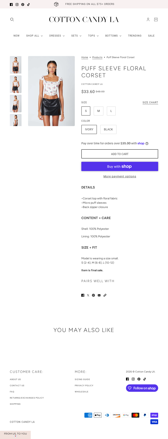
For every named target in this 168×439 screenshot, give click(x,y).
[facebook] (11, 4)
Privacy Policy (84, 385)
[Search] (12, 19)
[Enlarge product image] (51, 91)
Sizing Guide (82, 379)
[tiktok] (28, 4)
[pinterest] (23, 4)
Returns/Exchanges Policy (27, 398)
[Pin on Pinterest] (93, 295)
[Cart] (156, 19)
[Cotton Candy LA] (84, 19)
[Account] (148, 19)
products (97, 57)
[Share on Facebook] (83, 295)
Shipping (15, 404)
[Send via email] (99, 295)
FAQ (12, 392)
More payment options (119, 176)
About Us (15, 379)
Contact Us (17, 385)
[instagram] (17, 4)
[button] (105, 295)
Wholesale (82, 392)
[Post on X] (88, 295)
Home (84, 57)
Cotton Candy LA (92, 84)
